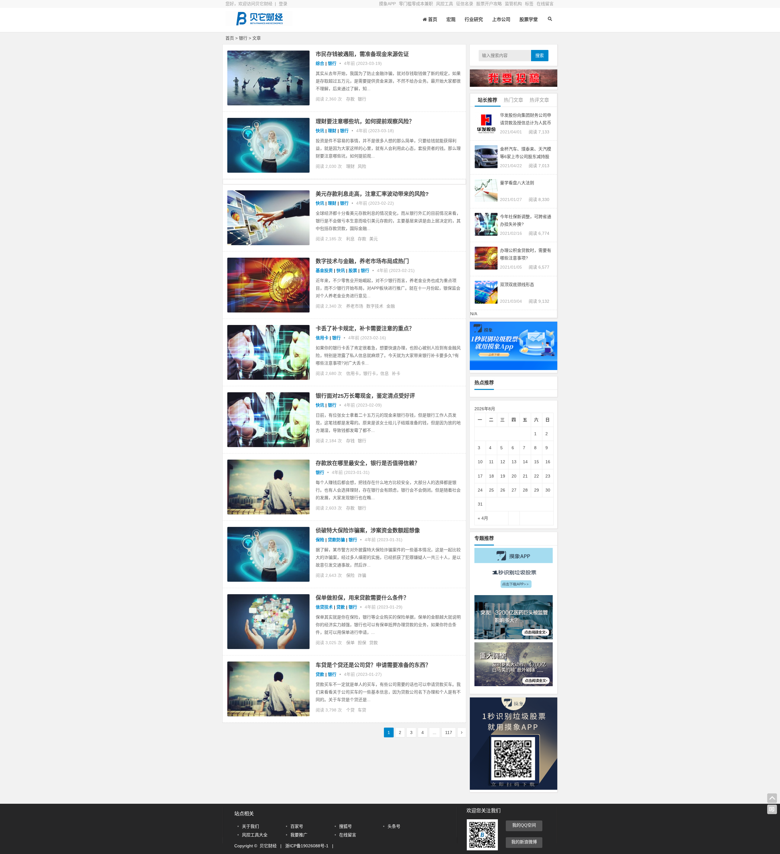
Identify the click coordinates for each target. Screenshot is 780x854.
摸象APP (387, 3)
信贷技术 (324, 607)
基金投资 (324, 270)
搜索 (539, 55)
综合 (320, 63)
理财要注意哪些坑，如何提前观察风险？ (365, 121)
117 (448, 732)
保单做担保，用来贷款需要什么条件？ (362, 598)
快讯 (320, 130)
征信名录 (464, 3)
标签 (529, 3)
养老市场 (354, 306)
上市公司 (501, 19)
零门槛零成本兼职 (416, 3)
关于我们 (250, 826)
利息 (350, 238)
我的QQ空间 (524, 825)
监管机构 (513, 3)
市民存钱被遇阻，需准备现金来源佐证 (362, 54)
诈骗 (362, 575)
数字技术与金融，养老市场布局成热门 (362, 261)
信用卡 (322, 337)
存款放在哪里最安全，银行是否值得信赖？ (368, 463)
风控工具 (444, 3)
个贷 (350, 710)
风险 (362, 166)
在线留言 (545, 3)
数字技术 (374, 306)
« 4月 (483, 518)
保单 (350, 642)
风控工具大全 (255, 834)
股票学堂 (528, 19)
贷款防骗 (336, 539)
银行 (243, 38)
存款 (350, 99)
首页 (229, 38)
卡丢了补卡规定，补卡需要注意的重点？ (365, 329)
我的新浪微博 (524, 841)
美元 (373, 238)
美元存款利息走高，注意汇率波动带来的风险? (372, 194)
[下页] (461, 732)
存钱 (350, 440)
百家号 (296, 826)
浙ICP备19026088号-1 (306, 845)
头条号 (394, 826)
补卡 (396, 373)
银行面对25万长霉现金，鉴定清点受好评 (365, 396)
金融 (390, 306)
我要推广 (298, 834)
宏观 (451, 19)
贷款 (340, 607)
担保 (362, 642)
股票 (353, 270)
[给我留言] (772, 809)
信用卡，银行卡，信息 (367, 373)
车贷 (362, 710)
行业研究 (474, 19)
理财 (332, 130)
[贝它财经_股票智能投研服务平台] (258, 23)
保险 (320, 539)
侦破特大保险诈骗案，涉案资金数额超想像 (368, 531)
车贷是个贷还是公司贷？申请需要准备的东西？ (373, 665)
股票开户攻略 (489, 3)
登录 (283, 3)
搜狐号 (345, 826)
